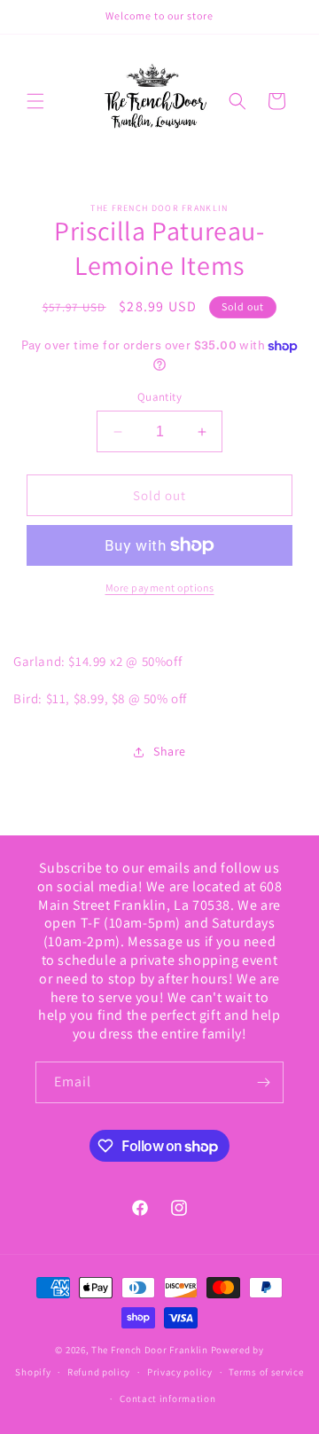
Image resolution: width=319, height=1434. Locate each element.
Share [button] (169, 751)
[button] (35, 101)
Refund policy (98, 1372)
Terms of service (266, 1372)
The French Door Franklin (149, 1350)
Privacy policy (180, 1372)
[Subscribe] (263, 1082)
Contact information (167, 1398)
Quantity (159, 396)
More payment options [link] (159, 587)
